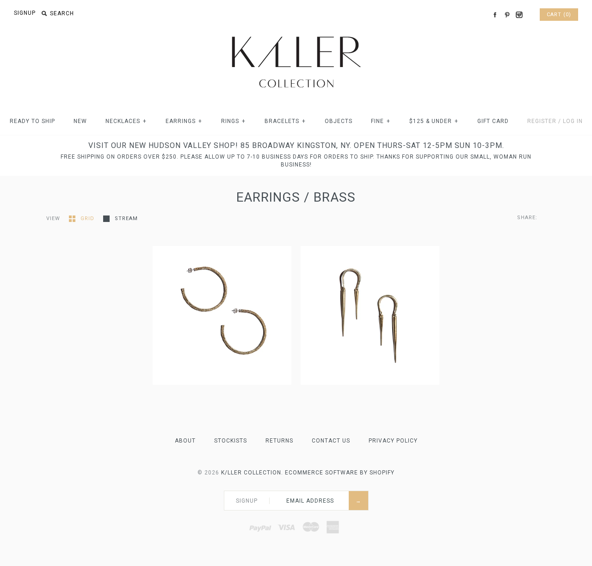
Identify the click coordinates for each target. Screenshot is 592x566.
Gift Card (493, 121)
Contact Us (331, 440)
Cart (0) (559, 15)
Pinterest (507, 15)
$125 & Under (433, 121)
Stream (126, 218)
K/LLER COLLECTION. (252, 472)
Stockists (230, 440)
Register (541, 121)
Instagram (519, 15)
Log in (573, 121)
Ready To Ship (32, 121)
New (80, 121)
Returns (279, 440)
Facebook (495, 15)
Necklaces (126, 121)
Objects (338, 121)
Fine (380, 121)
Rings (233, 121)
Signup (25, 13)
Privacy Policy (393, 440)
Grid (88, 218)
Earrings (184, 121)
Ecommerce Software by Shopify (340, 472)
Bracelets (285, 121)
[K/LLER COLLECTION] (296, 34)
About (185, 440)
